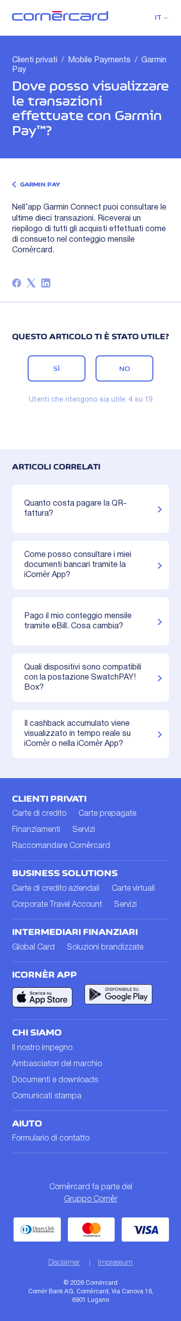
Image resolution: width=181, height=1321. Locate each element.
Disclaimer (64, 1263)
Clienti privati (34, 60)
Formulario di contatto (50, 1138)
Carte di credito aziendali (56, 888)
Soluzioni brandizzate (105, 947)
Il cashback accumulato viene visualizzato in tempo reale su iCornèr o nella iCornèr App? (77, 733)
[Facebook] (16, 283)
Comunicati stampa (46, 1096)
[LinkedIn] (45, 283)
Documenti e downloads (55, 1080)
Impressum (115, 1263)
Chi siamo (37, 1032)
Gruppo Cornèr (91, 1199)
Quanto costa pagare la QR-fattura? (75, 508)
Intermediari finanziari (75, 932)
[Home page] (60, 18)
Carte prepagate (107, 813)
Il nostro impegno (42, 1048)
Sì (56, 368)
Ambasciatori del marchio (57, 1064)
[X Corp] (31, 283)
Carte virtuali (133, 888)
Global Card (33, 947)
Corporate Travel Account (57, 904)
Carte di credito (39, 813)
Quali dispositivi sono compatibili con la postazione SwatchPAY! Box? (82, 677)
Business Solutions (65, 873)
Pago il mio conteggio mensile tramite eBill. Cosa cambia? (78, 621)
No (124, 368)
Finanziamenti (36, 829)
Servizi (83, 829)
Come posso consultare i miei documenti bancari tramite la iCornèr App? (77, 565)
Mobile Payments (99, 60)
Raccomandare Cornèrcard (61, 846)
